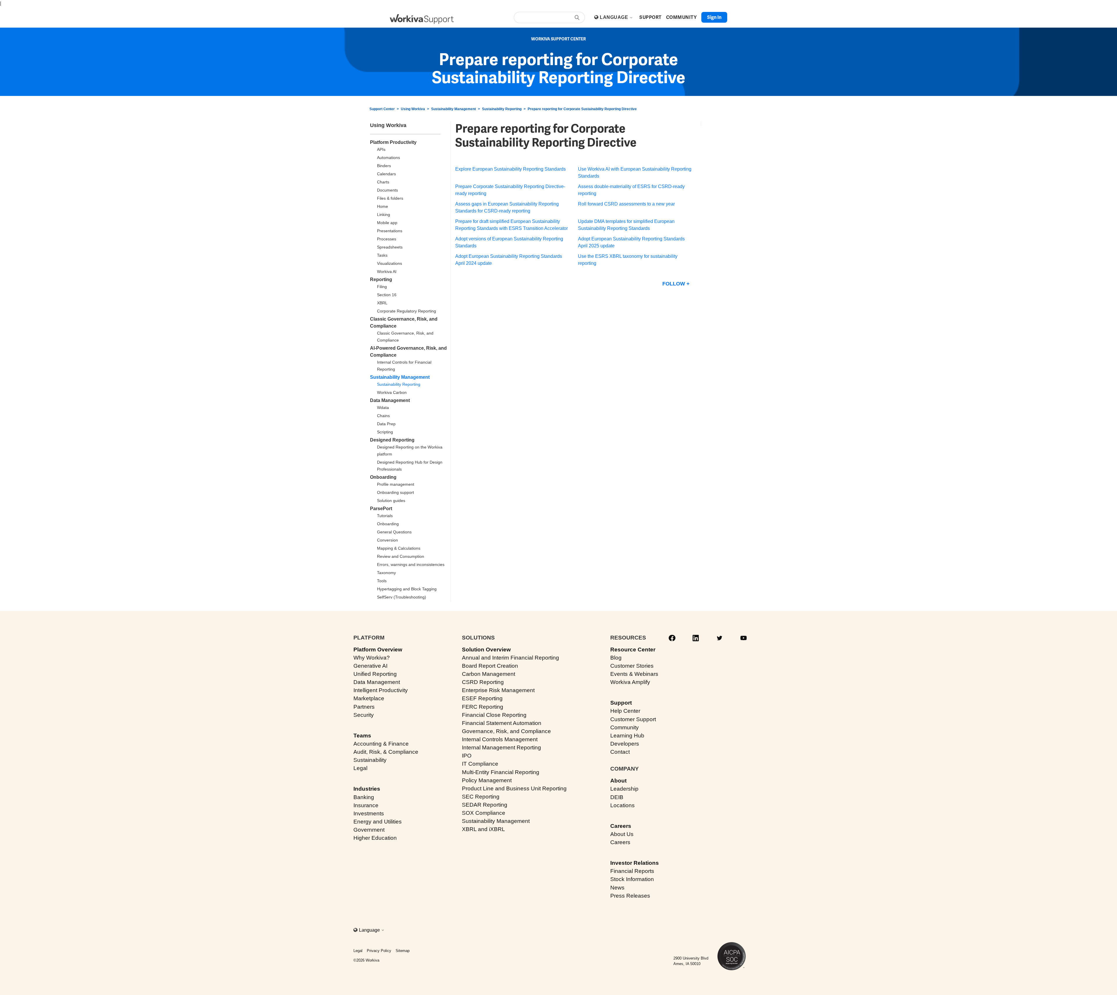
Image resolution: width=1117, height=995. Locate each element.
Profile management (395, 484)
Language (614, 17)
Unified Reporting (375, 674)
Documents (387, 190)
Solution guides (391, 500)
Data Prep (386, 423)
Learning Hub (627, 736)
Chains (383, 415)
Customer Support (633, 719)
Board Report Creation (490, 666)
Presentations (389, 230)
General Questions (394, 532)
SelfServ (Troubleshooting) (401, 597)
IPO (467, 756)
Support (621, 703)
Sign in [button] (714, 17)
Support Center (382, 109)
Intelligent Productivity (380, 690)
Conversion (387, 540)
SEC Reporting (480, 797)
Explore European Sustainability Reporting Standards (510, 169)
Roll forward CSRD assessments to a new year (626, 203)
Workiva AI (386, 271)
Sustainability (370, 760)
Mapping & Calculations (398, 548)
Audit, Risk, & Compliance (385, 752)
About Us (622, 834)
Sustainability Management (453, 109)
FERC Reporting (482, 707)
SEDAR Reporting (484, 805)
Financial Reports (632, 871)
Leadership (624, 789)
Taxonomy (386, 572)
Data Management (390, 400)
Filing (382, 286)
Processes (386, 239)
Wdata (383, 407)
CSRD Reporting (483, 682)
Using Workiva (413, 109)
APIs (381, 149)
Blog (616, 658)
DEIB (616, 797)
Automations (388, 157)
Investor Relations (634, 863)
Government (369, 830)
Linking (383, 214)
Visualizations (389, 263)
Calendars (386, 174)
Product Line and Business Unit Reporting (514, 788)
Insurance (365, 805)
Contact (620, 752)
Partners (364, 707)
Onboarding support (395, 492)
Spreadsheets (390, 247)
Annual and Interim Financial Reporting (510, 658)
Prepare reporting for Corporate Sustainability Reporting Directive (582, 109)
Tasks (382, 255)
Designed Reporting (392, 439)
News (617, 888)
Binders (384, 165)
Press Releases (630, 896)
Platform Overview (377, 649)
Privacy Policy (379, 950)
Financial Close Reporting (494, 715)
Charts (383, 182)
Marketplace (368, 698)
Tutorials (385, 515)
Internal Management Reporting (501, 747)
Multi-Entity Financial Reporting (500, 772)
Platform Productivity (393, 142)
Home (382, 206)
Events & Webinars (634, 674)
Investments (368, 813)
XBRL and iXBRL (483, 829)
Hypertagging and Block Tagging (407, 589)
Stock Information (632, 879)
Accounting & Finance (381, 744)
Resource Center (632, 649)
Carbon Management (488, 674)
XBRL (382, 303)
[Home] (422, 19)
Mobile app (387, 222)
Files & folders (390, 198)
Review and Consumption (400, 556)
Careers (620, 826)
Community (624, 727)
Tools (382, 580)
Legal (360, 768)
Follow (673, 284)
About (618, 781)
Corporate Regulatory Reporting (406, 311)
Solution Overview (486, 649)
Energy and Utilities (377, 822)
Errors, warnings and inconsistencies (410, 564)
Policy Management (487, 780)
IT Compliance (480, 764)
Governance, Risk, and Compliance (506, 731)
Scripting (385, 432)
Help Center (625, 711)
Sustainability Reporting (502, 109)
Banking (363, 797)
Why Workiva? (371, 658)
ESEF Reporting (482, 698)
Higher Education (375, 838)
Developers (624, 744)
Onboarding (383, 477)
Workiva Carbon (392, 392)
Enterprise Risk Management (498, 690)
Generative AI (370, 666)
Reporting (381, 279)
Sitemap (403, 950)
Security (363, 715)
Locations (622, 805)
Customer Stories (632, 666)
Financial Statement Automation (501, 723)
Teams (362, 736)
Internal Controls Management (500, 739)
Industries (366, 789)
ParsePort (381, 508)
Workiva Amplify (630, 682)
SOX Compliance (483, 813)
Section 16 (386, 294)
